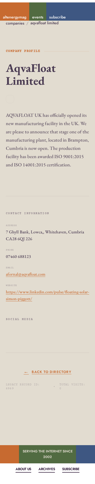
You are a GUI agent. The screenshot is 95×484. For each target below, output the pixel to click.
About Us (23, 469)
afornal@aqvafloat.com (25, 274)
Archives (46, 469)
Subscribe (70, 469)
